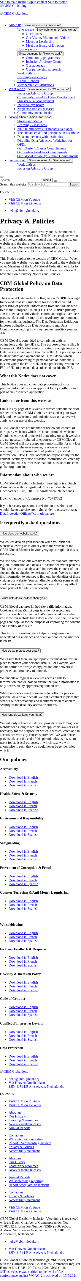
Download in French (23, 781)
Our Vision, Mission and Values (47, 37)
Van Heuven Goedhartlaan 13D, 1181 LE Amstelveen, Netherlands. (36, 1084)
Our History (34, 34)
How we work (27, 49)
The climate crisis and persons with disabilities (48, 133)
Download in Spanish (23, 785)
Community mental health (34, 113)
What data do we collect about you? (24, 598)
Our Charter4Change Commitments (41, 148)
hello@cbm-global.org (24, 210)
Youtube (24, 199)
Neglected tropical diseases (35, 109)
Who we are (25, 29)
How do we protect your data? (20, 650)
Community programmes (43, 58)
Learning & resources (32, 77)
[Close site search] (55, 181)
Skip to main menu (13, 2)
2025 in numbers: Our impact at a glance (45, 129)
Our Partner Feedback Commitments (42, 152)
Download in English (23, 777)
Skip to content (37, 2)
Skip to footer (57, 2)
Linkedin (25, 203)
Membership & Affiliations (35, 85)
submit (47, 180)
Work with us (26, 73)
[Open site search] (1, 177)
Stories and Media (29, 121)
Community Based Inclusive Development (46, 97)
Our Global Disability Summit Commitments (47, 156)
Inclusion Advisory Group (44, 61)
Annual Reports (28, 81)
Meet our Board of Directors (45, 45)
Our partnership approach (43, 69)
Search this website (13, 184)
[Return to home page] (14, 6)
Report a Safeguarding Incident (30, 1143)
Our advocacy (35, 65)
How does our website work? (19, 533)
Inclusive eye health (30, 105)
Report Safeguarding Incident (29, 1185)
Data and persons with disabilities (40, 136)
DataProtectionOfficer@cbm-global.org (27, 513)
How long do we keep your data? (22, 714)
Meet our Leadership (40, 41)
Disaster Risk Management (35, 101)
